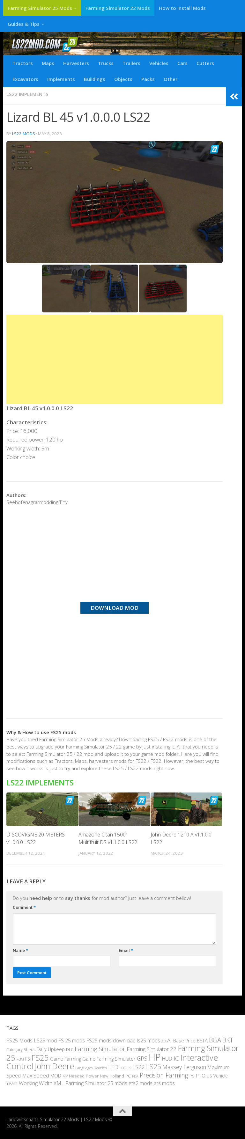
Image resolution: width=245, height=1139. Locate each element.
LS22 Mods (23, 133)
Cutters (205, 63)
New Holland (112, 1076)
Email (126, 950)
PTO (200, 1075)
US (209, 1076)
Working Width (35, 1083)
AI (169, 1040)
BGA (215, 1039)
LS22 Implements (27, 94)
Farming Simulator (100, 1049)
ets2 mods (140, 1083)
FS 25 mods (71, 1040)
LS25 (153, 1066)
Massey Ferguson (184, 1067)
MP (65, 1076)
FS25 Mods (19, 1040)
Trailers (131, 63)
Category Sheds (20, 1049)
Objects (123, 79)
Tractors (22, 63)
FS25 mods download (111, 1040)
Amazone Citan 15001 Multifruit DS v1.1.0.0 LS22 (107, 838)
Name (20, 950)
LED (113, 1067)
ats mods (164, 1083)
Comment (24, 907)
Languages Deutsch (91, 1067)
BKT (227, 1040)
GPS (142, 1058)
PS (192, 1076)
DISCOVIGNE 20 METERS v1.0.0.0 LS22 (35, 838)
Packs (148, 79)
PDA (135, 1076)
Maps (48, 63)
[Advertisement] (114, 359)
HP (155, 1057)
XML (59, 1083)
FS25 (40, 1057)
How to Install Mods (182, 8)
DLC (69, 1049)
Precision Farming (164, 1075)
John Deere (54, 1066)
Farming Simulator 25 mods (96, 1083)
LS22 (138, 1067)
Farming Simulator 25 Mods (40, 8)
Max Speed (35, 1075)
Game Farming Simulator (109, 1058)
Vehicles (158, 63)
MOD (55, 1075)
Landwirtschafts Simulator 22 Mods (42, 1119)
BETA (202, 1040)
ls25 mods (148, 1040)
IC (176, 1058)
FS (27, 1059)
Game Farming (65, 1058)
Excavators (25, 79)
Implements (61, 79)
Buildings (94, 79)
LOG (123, 1068)
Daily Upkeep (51, 1049)
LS (129, 1067)
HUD (167, 1058)
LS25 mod (45, 1040)
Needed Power (84, 1076)
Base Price (184, 1041)
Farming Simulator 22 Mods (117, 8)
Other (170, 79)
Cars (182, 63)
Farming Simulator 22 (151, 1049)
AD (163, 1041)
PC (128, 1076)
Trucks (106, 63)
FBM (20, 1059)
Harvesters (76, 63)
